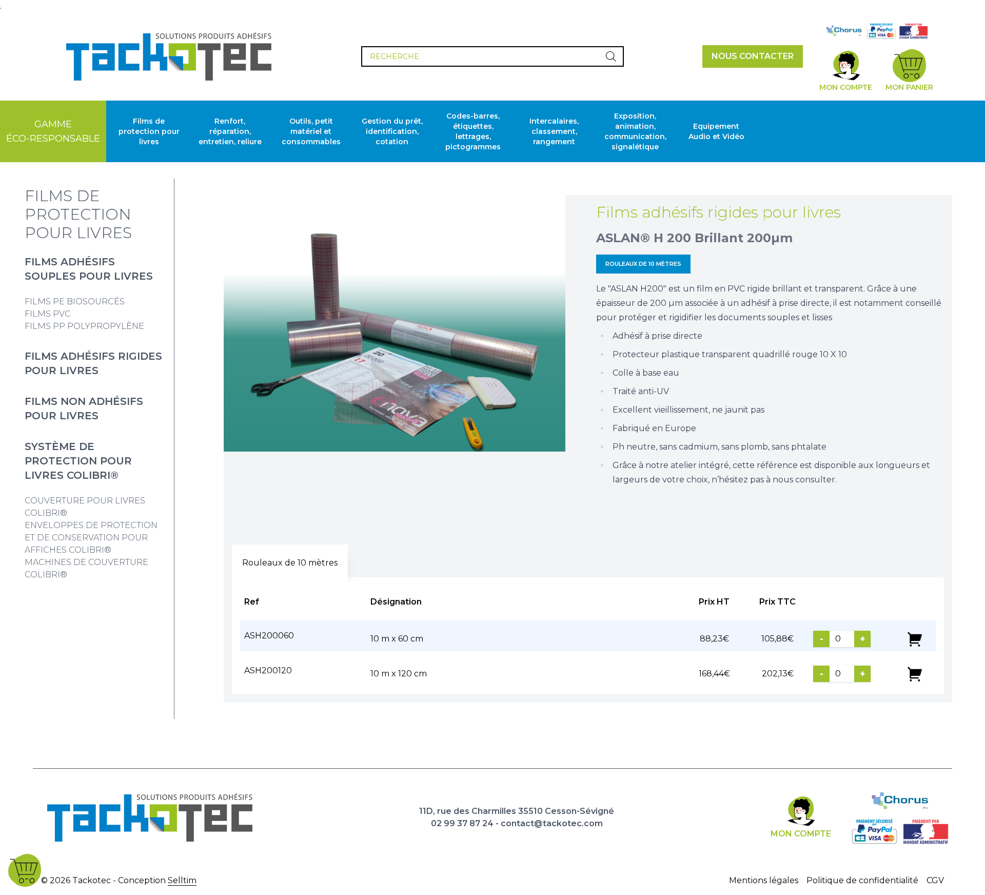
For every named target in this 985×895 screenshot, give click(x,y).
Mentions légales (763, 880)
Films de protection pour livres (149, 131)
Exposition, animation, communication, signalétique (635, 131)
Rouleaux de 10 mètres (643, 263)
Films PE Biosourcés (75, 301)
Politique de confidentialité (862, 880)
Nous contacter (753, 56)
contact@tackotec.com (552, 823)
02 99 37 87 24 (462, 823)
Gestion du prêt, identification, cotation (392, 131)
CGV (935, 880)
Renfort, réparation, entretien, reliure (230, 131)
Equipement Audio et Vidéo (716, 131)
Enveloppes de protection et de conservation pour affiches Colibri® (91, 537)
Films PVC (48, 314)
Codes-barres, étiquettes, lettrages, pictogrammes (473, 131)
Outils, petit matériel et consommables (311, 131)
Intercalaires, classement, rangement (554, 131)
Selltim (182, 880)
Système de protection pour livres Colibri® (78, 460)
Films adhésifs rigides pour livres (718, 212)
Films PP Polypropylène (84, 326)
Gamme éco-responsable (53, 131)
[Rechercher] (611, 56)
